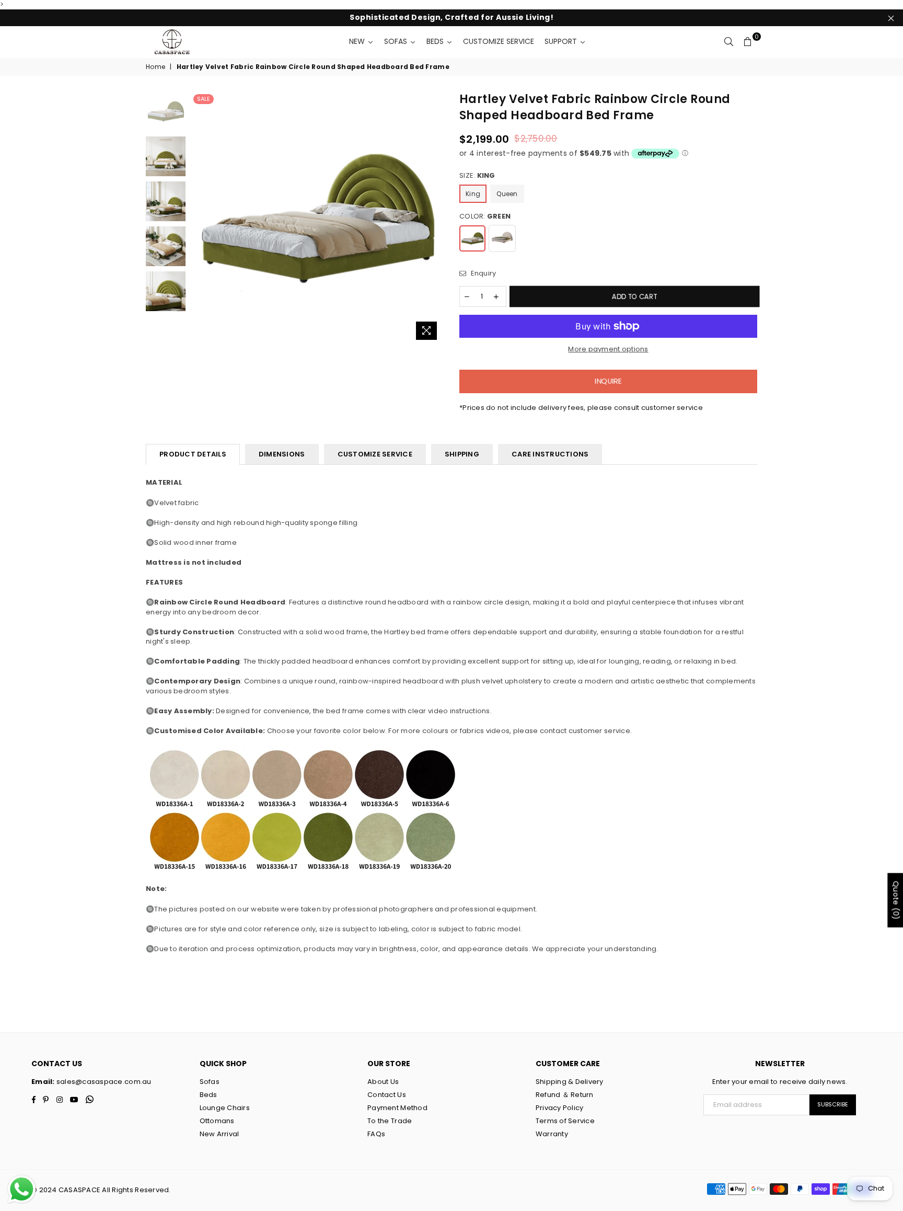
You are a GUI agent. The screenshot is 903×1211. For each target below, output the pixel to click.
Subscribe (832, 1104)
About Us (383, 1082)
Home (155, 67)
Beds (208, 1095)
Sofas (209, 1082)
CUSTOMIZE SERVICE (375, 454)
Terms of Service (565, 1121)
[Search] (729, 42)
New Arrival (219, 1134)
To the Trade (389, 1121)
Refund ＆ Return (565, 1095)
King (473, 193)
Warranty (552, 1134)
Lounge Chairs (225, 1108)
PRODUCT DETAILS (192, 454)
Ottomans (217, 1121)
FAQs (376, 1134)
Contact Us (386, 1095)
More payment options (608, 349)
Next (434, 218)
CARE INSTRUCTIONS (550, 454)
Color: (485, 216)
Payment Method (397, 1108)
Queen (506, 193)
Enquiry (482, 273)
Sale (203, 99)
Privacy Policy (560, 1108)
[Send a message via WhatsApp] (21, 1189)
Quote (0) (895, 900)
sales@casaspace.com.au (103, 1082)
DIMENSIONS (282, 454)
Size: (477, 175)
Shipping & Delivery (570, 1082)
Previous (200, 218)
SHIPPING (462, 454)
